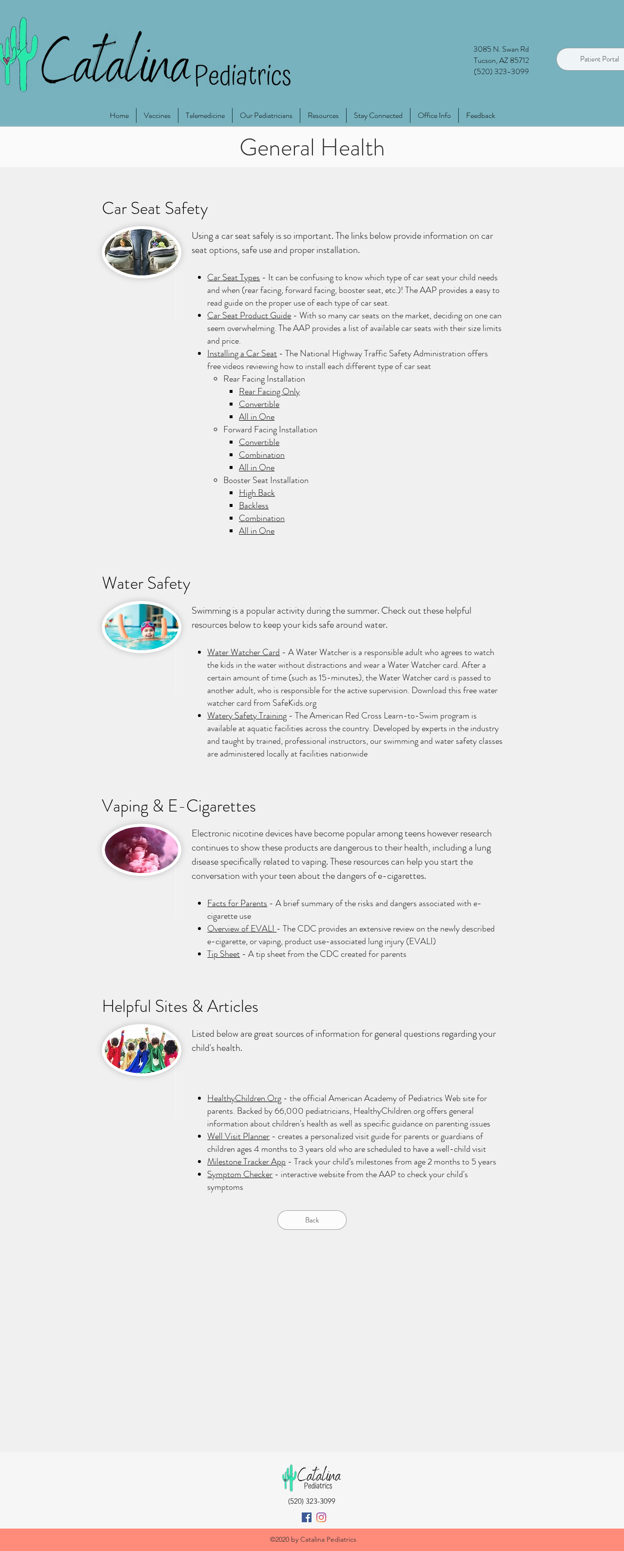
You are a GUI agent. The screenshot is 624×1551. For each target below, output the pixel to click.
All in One (256, 416)
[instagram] (321, 1517)
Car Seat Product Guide (249, 315)
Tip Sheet (223, 954)
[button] (434, 115)
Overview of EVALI (241, 928)
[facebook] (307, 1517)
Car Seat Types (233, 277)
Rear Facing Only (269, 391)
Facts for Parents (237, 903)
